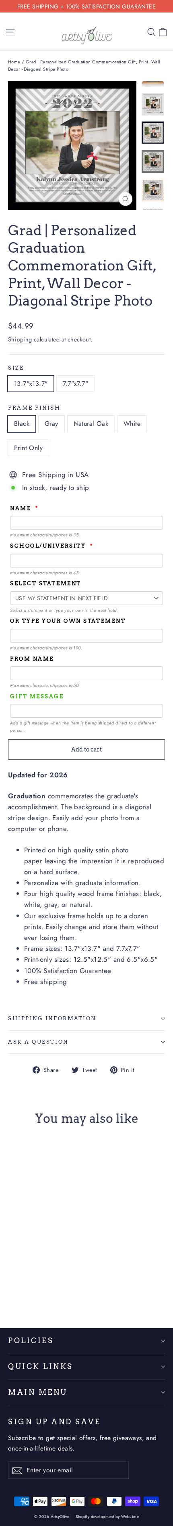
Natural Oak (91, 423)
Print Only (28, 447)
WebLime (130, 1516)
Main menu (38, 1392)
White (132, 423)
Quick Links (40, 1366)
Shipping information (52, 1018)
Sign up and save (54, 1421)
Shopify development (95, 1516)
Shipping (20, 339)
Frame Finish (34, 408)
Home (14, 62)
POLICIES (31, 1340)
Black (21, 423)
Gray (51, 423)
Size (16, 368)
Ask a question (38, 1042)
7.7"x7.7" (75, 383)
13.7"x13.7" (30, 383)
